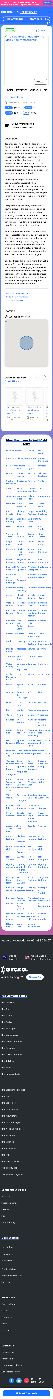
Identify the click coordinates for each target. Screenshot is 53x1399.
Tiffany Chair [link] (20, 512)
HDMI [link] (30, 684)
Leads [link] (20, 710)
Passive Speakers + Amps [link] (43, 764)
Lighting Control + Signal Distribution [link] (23, 868)
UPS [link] (40, 656)
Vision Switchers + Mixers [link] (33, 916)
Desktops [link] (22, 641)
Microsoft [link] (43, 702)
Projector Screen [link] (21, 561)
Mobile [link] (31, 715)
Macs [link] (9, 684)
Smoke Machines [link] (43, 459)
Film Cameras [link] (21, 806)
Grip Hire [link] (19, 827)
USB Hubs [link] (19, 704)
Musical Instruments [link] (34, 925)
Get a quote (7, 1254)
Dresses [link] (42, 465)
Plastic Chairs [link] (20, 596)
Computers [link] (12, 633)
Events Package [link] (10, 520)
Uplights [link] (10, 549)
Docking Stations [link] (32, 642)
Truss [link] (30, 503)
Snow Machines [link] (43, 814)
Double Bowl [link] (20, 543)
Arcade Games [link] (31, 596)
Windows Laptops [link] (42, 474)
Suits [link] (8, 488)
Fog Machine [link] (42, 550)
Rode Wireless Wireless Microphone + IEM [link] (12, 785)
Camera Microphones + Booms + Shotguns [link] (12, 768)
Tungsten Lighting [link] (43, 878)
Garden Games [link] (10, 604)
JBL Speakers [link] (32, 561)
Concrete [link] (32, 587)
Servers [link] (42, 649)
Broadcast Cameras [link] (33, 796)
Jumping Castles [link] (21, 497)
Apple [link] (41, 633)
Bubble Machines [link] (22, 814)
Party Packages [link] (22, 490)
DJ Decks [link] (41, 452)
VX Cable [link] (9, 796)
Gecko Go (35, 977)
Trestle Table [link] (9, 535)
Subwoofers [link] (44, 496)
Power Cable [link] (41, 780)
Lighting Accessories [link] (12, 865)
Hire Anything (14, 19)
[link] (14, 97)
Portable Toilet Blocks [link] (32, 623)
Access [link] (9, 595)
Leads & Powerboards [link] (45, 642)
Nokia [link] (20, 715)
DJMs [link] (9, 526)
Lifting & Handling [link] (21, 589)
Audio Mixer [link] (41, 505)
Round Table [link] (31, 535)
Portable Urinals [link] (10, 622)
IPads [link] (20, 674)
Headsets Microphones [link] (34, 752)
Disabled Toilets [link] (32, 604)
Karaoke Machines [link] (32, 490)
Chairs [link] (20, 450)
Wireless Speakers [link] (32, 576)
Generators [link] (12, 496)
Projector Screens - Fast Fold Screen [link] (21, 903)
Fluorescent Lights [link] (12, 848)
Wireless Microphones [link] (34, 568)
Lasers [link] (31, 541)
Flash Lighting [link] (42, 837)
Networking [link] (33, 649)
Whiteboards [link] (34, 719)
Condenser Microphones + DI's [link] (34, 743)
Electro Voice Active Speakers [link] (32, 765)
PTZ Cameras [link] (43, 806)
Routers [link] (10, 719)
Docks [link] (9, 702)
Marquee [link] (10, 503)
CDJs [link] (40, 519)
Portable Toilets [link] (21, 604)
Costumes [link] (22, 481)
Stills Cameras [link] (10, 814)
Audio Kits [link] (9, 731)
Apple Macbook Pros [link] (11, 677)
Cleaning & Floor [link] (42, 576)
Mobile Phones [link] (10, 650)
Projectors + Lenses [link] (33, 899)
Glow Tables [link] (41, 535)
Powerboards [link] (34, 710)
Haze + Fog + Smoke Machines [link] (32, 817)
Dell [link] (8, 710)
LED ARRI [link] (21, 856)
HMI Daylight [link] (32, 848)
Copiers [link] (10, 692)
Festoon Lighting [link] (32, 837)
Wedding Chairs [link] (21, 520)
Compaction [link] (12, 587)
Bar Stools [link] (9, 512)
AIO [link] (29, 692)
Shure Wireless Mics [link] (32, 782)
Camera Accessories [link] (44, 796)
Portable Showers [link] (42, 604)
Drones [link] (9, 473)
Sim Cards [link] (20, 658)
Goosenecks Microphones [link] (23, 752)
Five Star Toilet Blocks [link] (20, 624)
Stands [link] (31, 826)
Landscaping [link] (44, 587)
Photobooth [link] (44, 567)
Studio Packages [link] (33, 878)
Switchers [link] (43, 715)
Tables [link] (31, 450)
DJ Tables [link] (20, 535)
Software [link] (43, 664)
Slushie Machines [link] (11, 482)
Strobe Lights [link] (31, 550)
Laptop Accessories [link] (34, 635)
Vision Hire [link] (20, 925)
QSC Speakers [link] (43, 561)
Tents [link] (41, 481)
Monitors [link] (21, 649)
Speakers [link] (11, 458)
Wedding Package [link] (42, 512)
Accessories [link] (44, 674)
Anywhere (35, 19)
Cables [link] (20, 633)
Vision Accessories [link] (23, 915)
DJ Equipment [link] (11, 741)
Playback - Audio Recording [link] (33, 733)
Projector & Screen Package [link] (11, 578)
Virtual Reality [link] (9, 665)
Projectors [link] (11, 465)
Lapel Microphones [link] (45, 752)
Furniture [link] (32, 481)
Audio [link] (9, 641)
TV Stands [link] (20, 721)
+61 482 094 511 (28, 12)
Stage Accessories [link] (23, 889)
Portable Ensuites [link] (10, 611)
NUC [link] (40, 692)
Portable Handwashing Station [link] (34, 613)
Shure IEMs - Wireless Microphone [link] (23, 783)
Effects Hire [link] (9, 925)
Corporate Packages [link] (33, 512)
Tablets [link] (31, 656)
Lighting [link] (32, 458)
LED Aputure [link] (10, 858)
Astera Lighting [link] (10, 837)
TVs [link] (40, 488)
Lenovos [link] (32, 702)
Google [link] (10, 715)
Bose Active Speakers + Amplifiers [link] (22, 766)
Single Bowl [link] (9, 543)
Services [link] (32, 664)
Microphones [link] (23, 458)
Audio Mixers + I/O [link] (21, 733)
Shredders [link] (11, 656)
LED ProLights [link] (43, 858)
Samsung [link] (43, 710)
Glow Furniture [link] (21, 505)
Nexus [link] (31, 526)
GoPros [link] (31, 473)
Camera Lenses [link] (21, 474)
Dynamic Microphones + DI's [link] (12, 753)
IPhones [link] (31, 674)
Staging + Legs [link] (32, 889)
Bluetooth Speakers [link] (11, 568)
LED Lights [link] (41, 848)
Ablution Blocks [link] (42, 611)
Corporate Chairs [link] (33, 520)
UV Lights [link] (31, 467)
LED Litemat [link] (31, 858)
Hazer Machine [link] (10, 561)
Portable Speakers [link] (21, 568)
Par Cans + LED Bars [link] (21, 880)
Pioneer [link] (21, 526)
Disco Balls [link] (41, 543)
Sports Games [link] (42, 596)
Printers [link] (42, 684)
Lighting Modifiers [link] (43, 865)
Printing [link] (42, 620)
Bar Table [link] (41, 528)
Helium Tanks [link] (31, 497)
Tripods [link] (42, 826)
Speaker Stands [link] (21, 741)
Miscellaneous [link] (13, 450)
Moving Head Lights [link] (20, 552)
